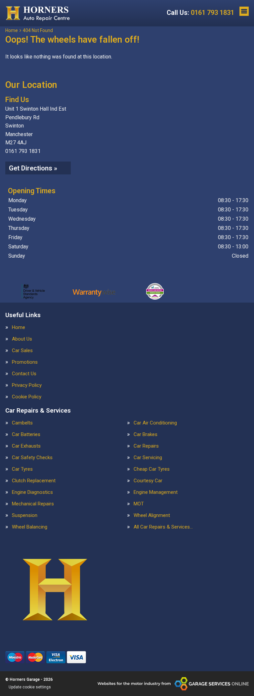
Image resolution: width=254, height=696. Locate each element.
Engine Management (156, 492)
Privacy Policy (27, 385)
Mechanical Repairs (33, 503)
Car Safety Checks (32, 457)
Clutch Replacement (34, 480)
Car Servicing (148, 457)
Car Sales (22, 350)
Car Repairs (146, 446)
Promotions (25, 362)
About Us (22, 339)
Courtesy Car (148, 480)
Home (18, 327)
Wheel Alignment (152, 515)
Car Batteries (26, 434)
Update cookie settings (30, 687)
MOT (139, 503)
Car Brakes (145, 434)
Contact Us (24, 373)
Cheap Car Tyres (152, 469)
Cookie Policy (26, 396)
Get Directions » (33, 168)
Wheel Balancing (29, 527)
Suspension (24, 515)
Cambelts (22, 423)
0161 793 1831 (200, 13)
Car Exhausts (26, 446)
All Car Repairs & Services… (163, 527)
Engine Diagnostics (32, 492)
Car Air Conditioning (155, 423)
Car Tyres (22, 469)
